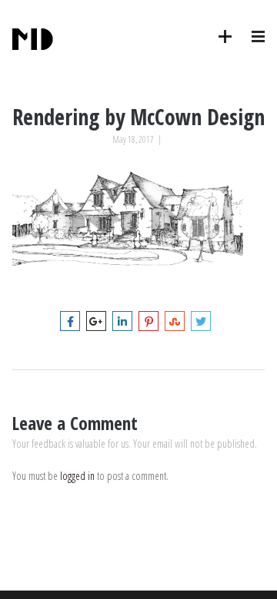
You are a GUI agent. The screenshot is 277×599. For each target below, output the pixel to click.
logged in (77, 475)
